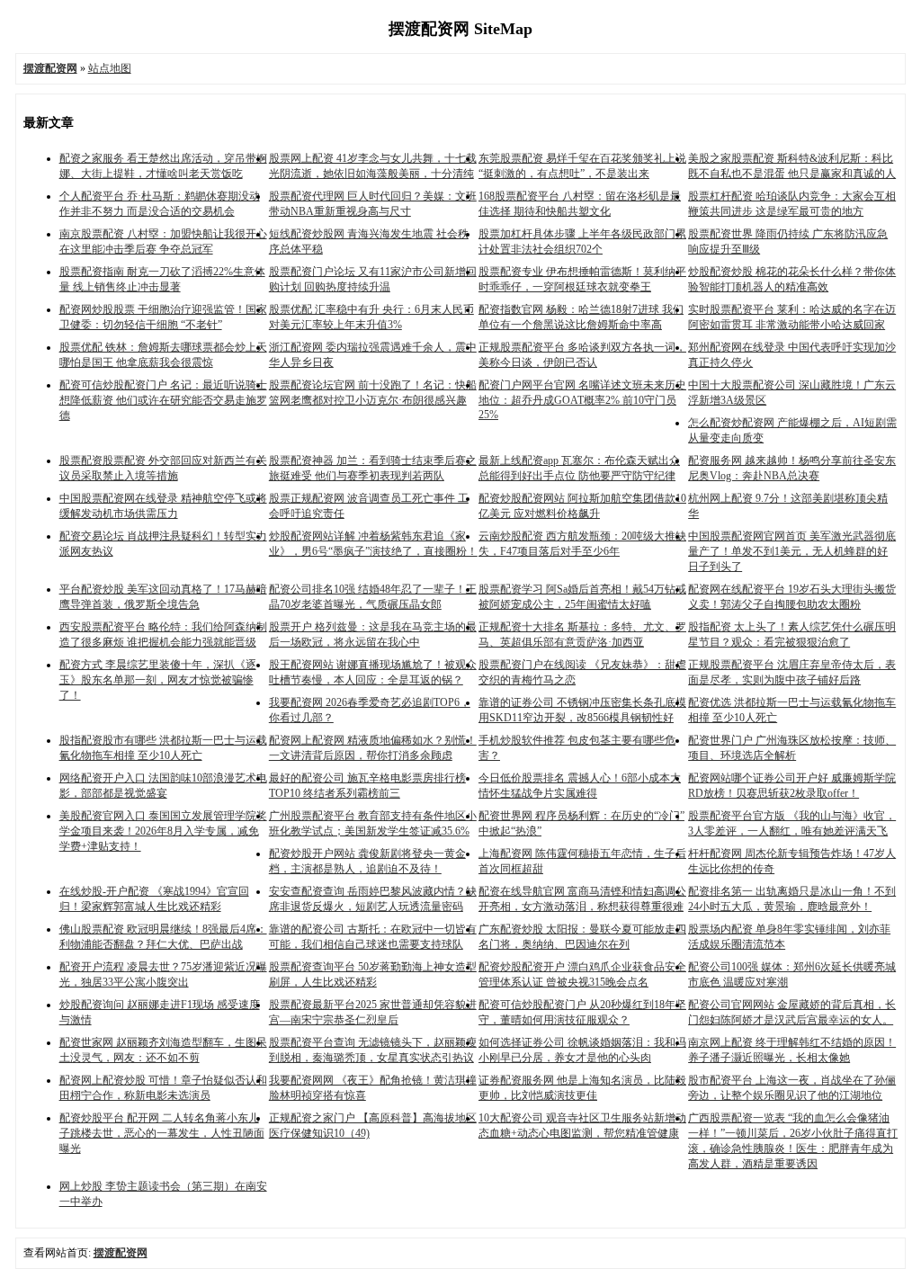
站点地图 (109, 68)
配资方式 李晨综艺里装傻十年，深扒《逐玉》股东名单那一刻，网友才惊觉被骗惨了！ (157, 680)
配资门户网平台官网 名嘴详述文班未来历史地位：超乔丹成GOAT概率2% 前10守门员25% (582, 400)
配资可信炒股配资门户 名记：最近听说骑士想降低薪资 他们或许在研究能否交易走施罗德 (163, 400)
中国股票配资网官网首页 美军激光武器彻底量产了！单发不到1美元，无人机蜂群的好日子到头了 (792, 551)
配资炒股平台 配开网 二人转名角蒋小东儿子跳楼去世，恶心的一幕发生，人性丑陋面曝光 (161, 1133)
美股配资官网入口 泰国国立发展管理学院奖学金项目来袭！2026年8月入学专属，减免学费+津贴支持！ (163, 831)
